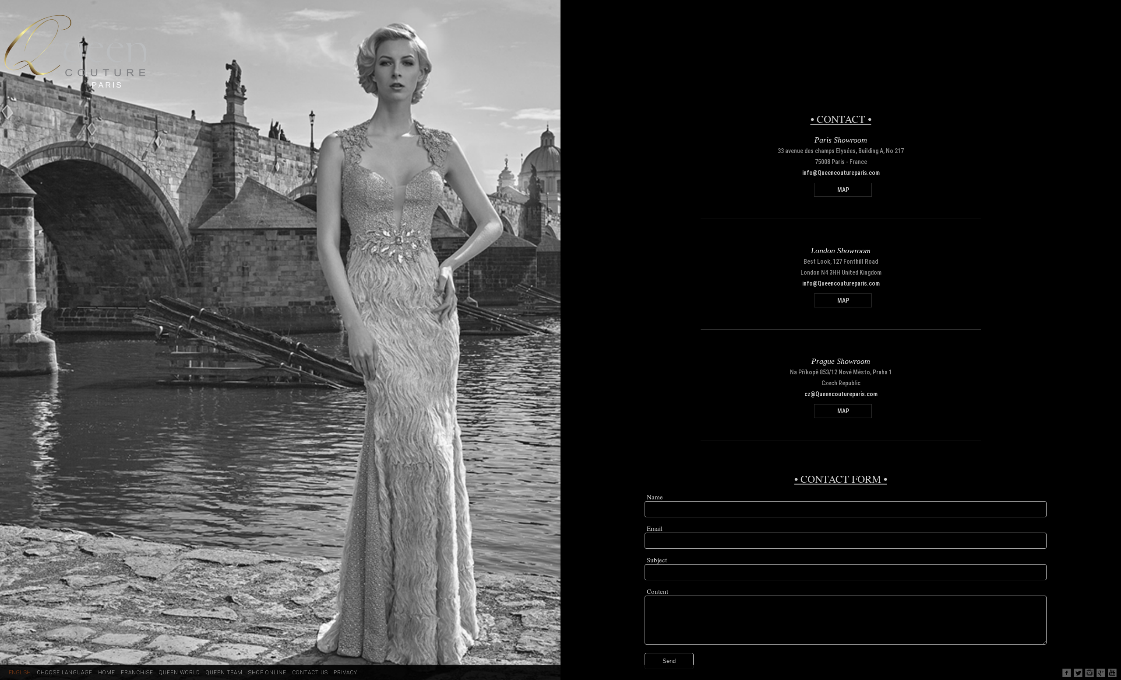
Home (106, 673)
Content (657, 591)
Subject (657, 559)
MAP (843, 189)
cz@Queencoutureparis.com (841, 394)
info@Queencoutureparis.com (841, 172)
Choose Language (64, 673)
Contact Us (310, 673)
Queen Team (224, 673)
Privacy (345, 673)
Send (669, 661)
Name (655, 496)
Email (655, 528)
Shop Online (267, 673)
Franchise (137, 673)
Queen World (179, 673)
